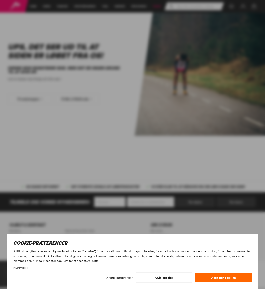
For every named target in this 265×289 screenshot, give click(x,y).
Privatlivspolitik (21, 267)
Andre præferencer (119, 277)
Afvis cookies (164, 277)
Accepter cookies (223, 277)
